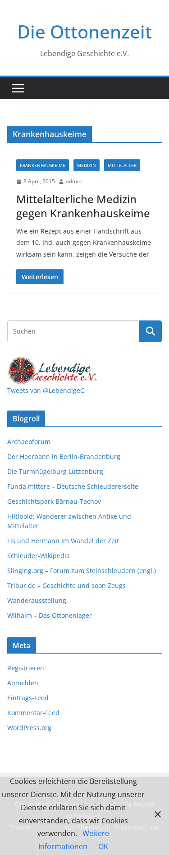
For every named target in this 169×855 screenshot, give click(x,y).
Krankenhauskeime (42, 165)
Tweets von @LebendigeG (46, 390)
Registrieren (25, 668)
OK (103, 846)
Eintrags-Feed (28, 697)
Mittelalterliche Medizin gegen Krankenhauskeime (83, 205)
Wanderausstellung (36, 600)
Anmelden (22, 682)
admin (74, 181)
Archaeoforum (28, 441)
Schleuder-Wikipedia (38, 555)
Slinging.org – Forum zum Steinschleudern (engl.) (81, 570)
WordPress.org (29, 727)
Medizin (86, 165)
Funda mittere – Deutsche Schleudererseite (72, 486)
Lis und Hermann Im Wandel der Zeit (63, 540)
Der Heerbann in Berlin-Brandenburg (63, 456)
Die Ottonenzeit (84, 31)
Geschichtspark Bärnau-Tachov (54, 501)
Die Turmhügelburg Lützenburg (55, 471)
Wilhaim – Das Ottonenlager (49, 615)
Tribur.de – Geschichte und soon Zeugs (66, 585)
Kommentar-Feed (33, 712)
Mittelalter (122, 165)
